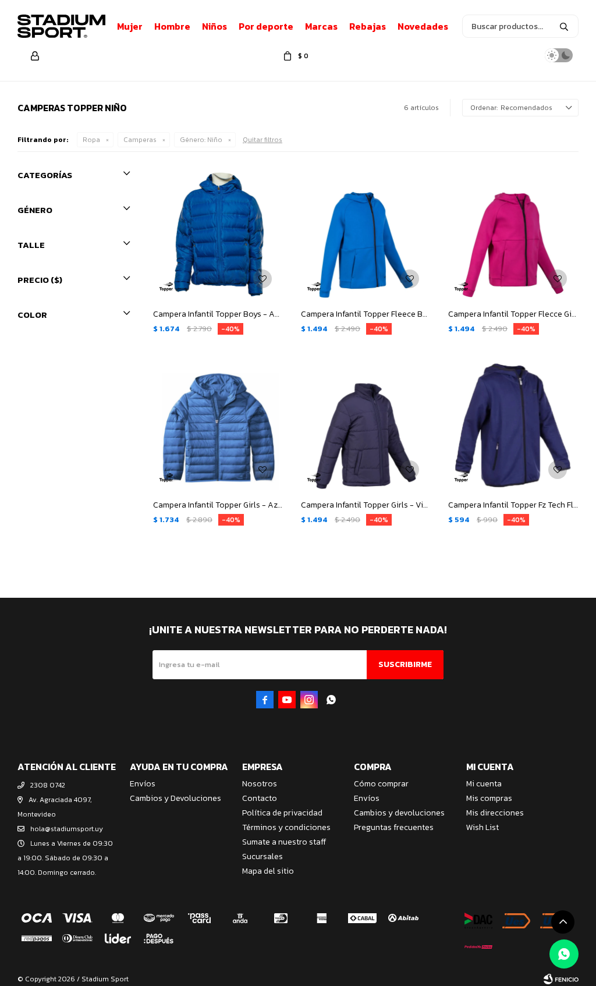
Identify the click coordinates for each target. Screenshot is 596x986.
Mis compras (489, 798)
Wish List (482, 827)
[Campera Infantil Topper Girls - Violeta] (366, 426)
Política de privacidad (282, 813)
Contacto (259, 798)
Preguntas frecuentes (394, 827)
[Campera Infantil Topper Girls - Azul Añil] (218, 426)
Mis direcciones (495, 813)
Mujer (130, 26)
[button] (564, 26)
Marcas (321, 26)
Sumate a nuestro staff (284, 842)
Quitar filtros (262, 139)
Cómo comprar (381, 784)
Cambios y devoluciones (399, 813)
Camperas (140, 139)
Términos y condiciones (286, 827)
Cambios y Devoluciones (175, 798)
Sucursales (262, 856)
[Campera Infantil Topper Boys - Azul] (218, 234)
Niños (214, 26)
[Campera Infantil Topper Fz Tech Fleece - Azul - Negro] (513, 426)
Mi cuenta (484, 784)
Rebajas (367, 26)
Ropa (91, 139)
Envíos (142, 784)
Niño (201, 139)
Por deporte (266, 26)
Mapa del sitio (268, 871)
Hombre (172, 26)
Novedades (423, 26)
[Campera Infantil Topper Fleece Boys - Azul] (366, 234)
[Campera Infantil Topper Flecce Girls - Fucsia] (513, 234)
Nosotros (259, 784)
